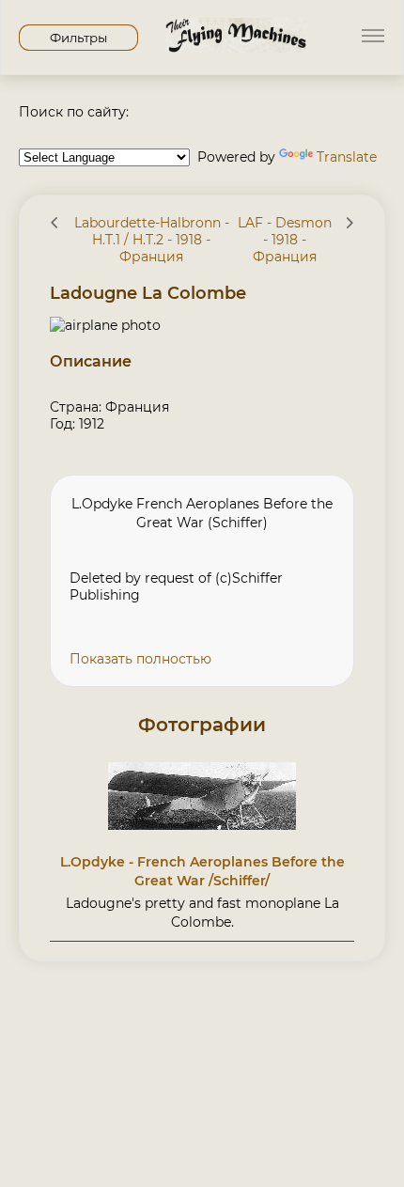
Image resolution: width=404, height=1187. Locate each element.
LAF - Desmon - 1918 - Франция (285, 239)
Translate (347, 156)
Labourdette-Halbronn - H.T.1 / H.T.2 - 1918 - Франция (151, 239)
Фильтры (78, 37)
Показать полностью (140, 658)
